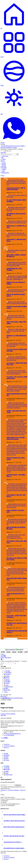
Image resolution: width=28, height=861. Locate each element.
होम (2, 158)
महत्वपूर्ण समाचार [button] (7, 567)
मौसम (3, 161)
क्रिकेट (3, 159)
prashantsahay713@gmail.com (15, 398)
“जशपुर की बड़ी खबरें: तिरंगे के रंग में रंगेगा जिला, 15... (13, 842)
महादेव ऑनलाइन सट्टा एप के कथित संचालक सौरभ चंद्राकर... (16, 438)
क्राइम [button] (5, 482)
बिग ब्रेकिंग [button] (6, 314)
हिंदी (1, 696)
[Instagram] (4, 738)
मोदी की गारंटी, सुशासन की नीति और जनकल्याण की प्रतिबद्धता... (15, 814)
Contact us (7, 744)
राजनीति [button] (5, 384)
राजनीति (4, 169)
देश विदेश (4, 163)
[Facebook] (1, 738)
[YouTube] (6, 738)
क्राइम (3, 171)
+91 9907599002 (9, 735)
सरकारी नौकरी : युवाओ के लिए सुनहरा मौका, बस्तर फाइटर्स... (14, 836)
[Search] (17, 154)
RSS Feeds (6, 760)
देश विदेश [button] (5, 178)
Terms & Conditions (9, 746)
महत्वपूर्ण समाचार (5, 173)
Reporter (9, 192)
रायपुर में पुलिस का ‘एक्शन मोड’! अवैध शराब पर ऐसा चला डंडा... (14, 820)
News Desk (5, 156)
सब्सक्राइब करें (18, 785)
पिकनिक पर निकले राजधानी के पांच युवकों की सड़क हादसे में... (14, 827)
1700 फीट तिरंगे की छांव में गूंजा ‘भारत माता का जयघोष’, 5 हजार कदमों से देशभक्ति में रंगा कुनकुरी (13, 146)
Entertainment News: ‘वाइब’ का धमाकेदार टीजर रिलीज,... (16, 188)
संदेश (3, 715)
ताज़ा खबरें (6, 753)
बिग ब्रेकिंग (4, 168)
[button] (2, 659)
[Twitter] (3, 738)
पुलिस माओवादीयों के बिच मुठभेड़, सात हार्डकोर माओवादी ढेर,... (14, 848)
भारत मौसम (6, 757)
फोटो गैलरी (6, 758)
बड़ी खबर (4, 166)
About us (6, 747)
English (5, 696)
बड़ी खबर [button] (6, 248)
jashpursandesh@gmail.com (13, 733)
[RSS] (7, 738)
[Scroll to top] (1, 792)
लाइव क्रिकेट (6, 755)
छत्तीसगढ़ (4, 164)
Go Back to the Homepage (8, 714)
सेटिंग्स (9, 699)
